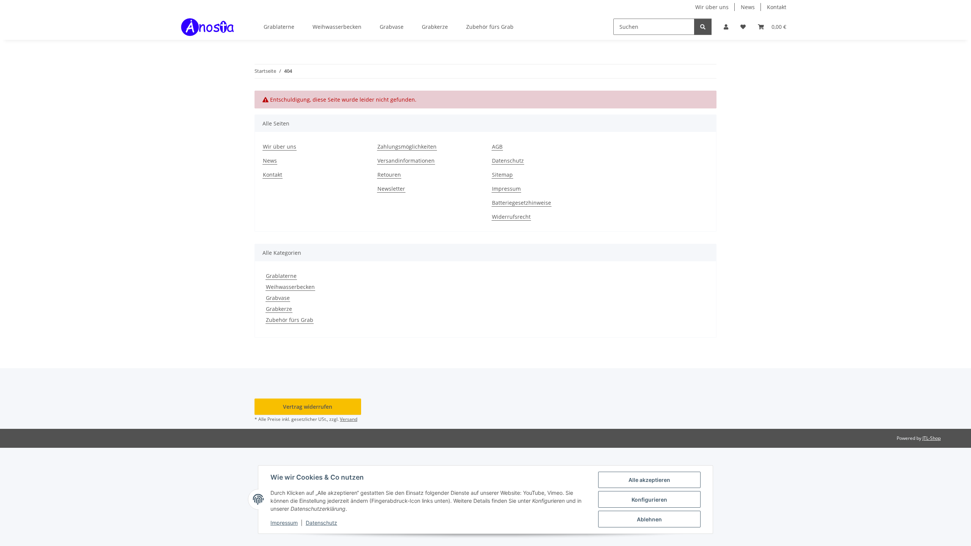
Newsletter (391, 188)
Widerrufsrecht (511, 216)
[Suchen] (703, 27)
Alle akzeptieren (649, 480)
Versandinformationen (406, 160)
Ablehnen (649, 519)
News (748, 7)
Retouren (389, 174)
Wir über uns (712, 7)
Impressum (284, 522)
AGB (497, 146)
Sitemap (502, 174)
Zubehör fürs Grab (289, 319)
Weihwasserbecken (290, 286)
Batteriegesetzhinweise (521, 202)
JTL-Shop (931, 438)
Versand (348, 419)
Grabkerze (279, 308)
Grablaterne (281, 275)
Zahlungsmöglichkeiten (407, 146)
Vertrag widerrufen (307, 406)
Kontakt (776, 7)
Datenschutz (321, 522)
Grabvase (278, 297)
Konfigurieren (649, 499)
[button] (726, 27)
